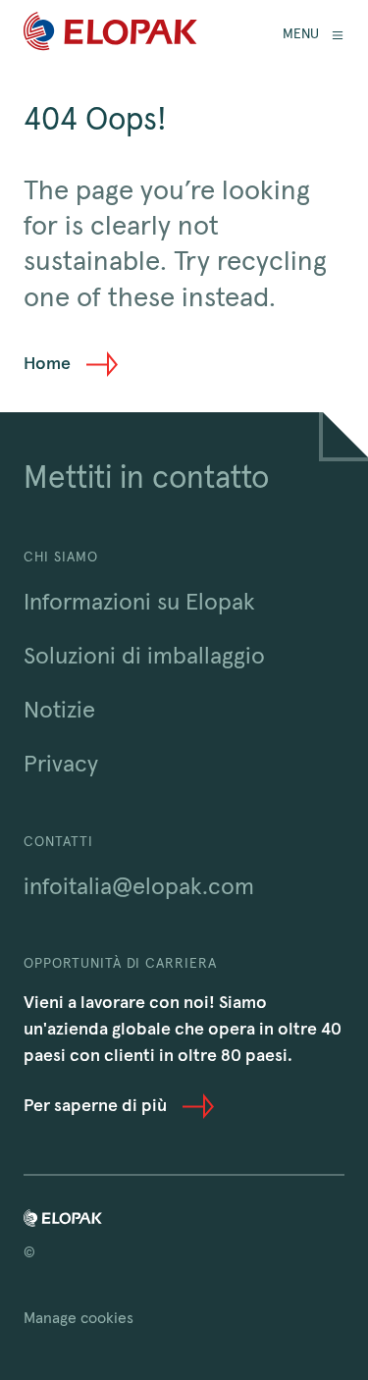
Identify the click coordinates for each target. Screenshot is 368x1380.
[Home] (110, 35)
